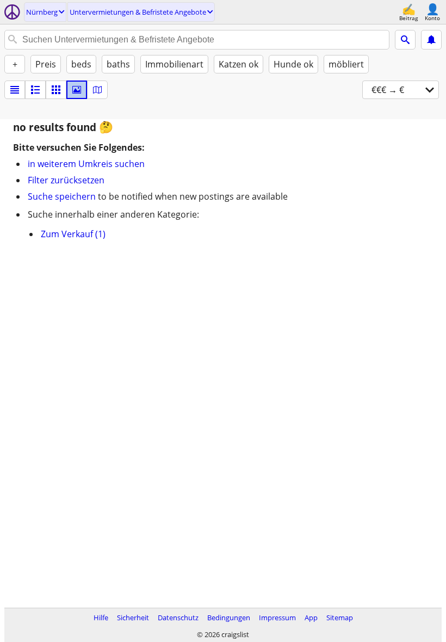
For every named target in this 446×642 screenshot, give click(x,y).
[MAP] (97, 90)
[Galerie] (76, 90)
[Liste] (14, 90)
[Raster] (56, 90)
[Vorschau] (35, 90)
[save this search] (431, 40)
